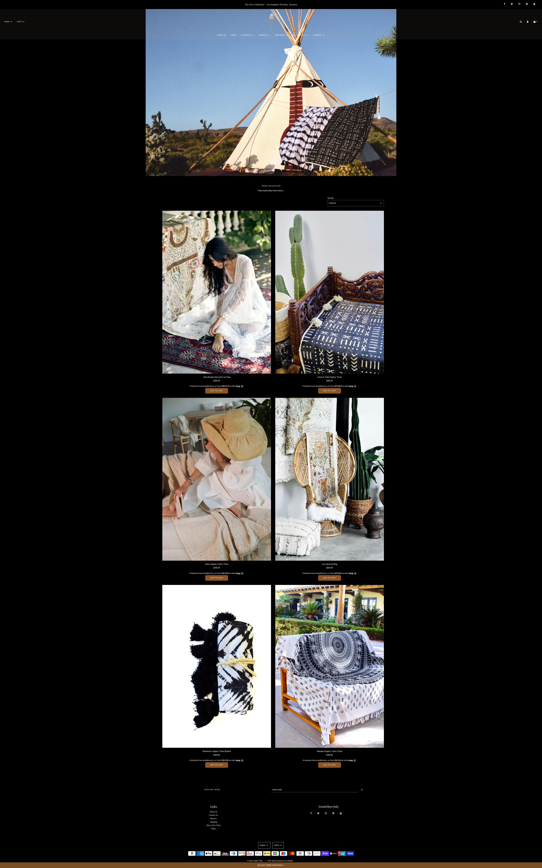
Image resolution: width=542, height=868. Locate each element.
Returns (213, 819)
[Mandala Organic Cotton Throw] (329, 666)
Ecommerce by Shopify (284, 861)
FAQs (213, 829)
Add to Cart (216, 391)
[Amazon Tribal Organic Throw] (329, 292)
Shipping (213, 822)
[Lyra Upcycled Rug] (329, 479)
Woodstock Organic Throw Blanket (217, 751)
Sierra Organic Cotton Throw (216, 564)
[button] (271, 865)
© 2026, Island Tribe (255, 861)
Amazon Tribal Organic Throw (329, 377)
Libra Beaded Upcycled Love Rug (216, 377)
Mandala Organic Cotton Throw (329, 751)
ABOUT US (221, 35)
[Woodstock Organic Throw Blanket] (216, 666)
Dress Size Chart (213, 825)
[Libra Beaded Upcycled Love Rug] (216, 292)
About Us (213, 812)
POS (269, 861)
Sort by (330, 198)
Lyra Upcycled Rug (329, 564)
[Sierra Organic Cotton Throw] (216, 479)
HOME (233, 35)
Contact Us (213, 815)
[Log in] (527, 21)
